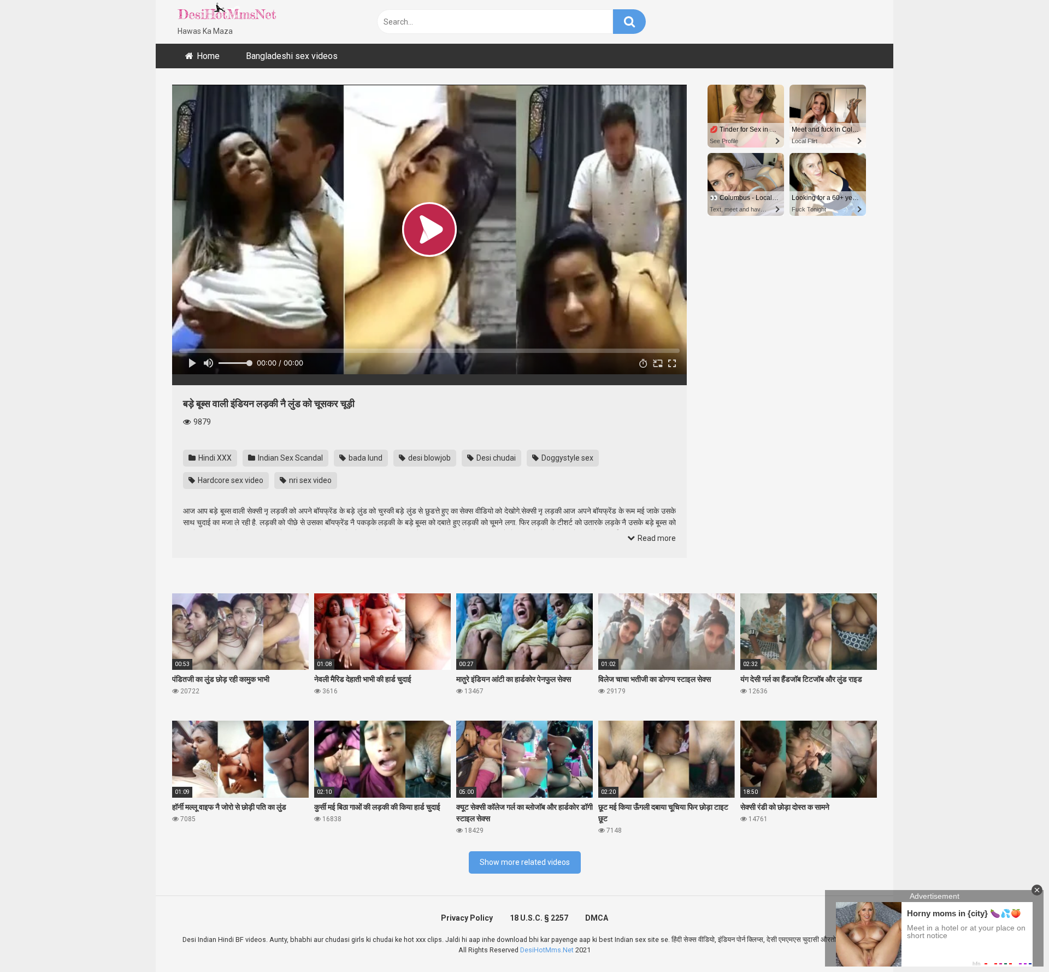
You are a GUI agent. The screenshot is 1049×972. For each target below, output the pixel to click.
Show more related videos (525, 862)
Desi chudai (495, 457)
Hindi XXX (214, 457)
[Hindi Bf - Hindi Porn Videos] (226, 14)
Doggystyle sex (566, 457)
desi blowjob (428, 457)
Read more (656, 538)
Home (208, 56)
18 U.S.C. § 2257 (539, 918)
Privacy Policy (467, 918)
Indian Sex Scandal (289, 457)
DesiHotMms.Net (547, 950)
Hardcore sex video (229, 480)
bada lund (364, 457)
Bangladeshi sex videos (292, 56)
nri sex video (309, 480)
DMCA (596, 918)
